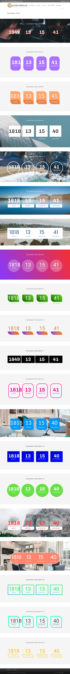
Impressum (9, 669)
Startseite (63, 1)
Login (67, 1)
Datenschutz (14, 669)
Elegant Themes (14, 672)
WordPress (24, 672)
